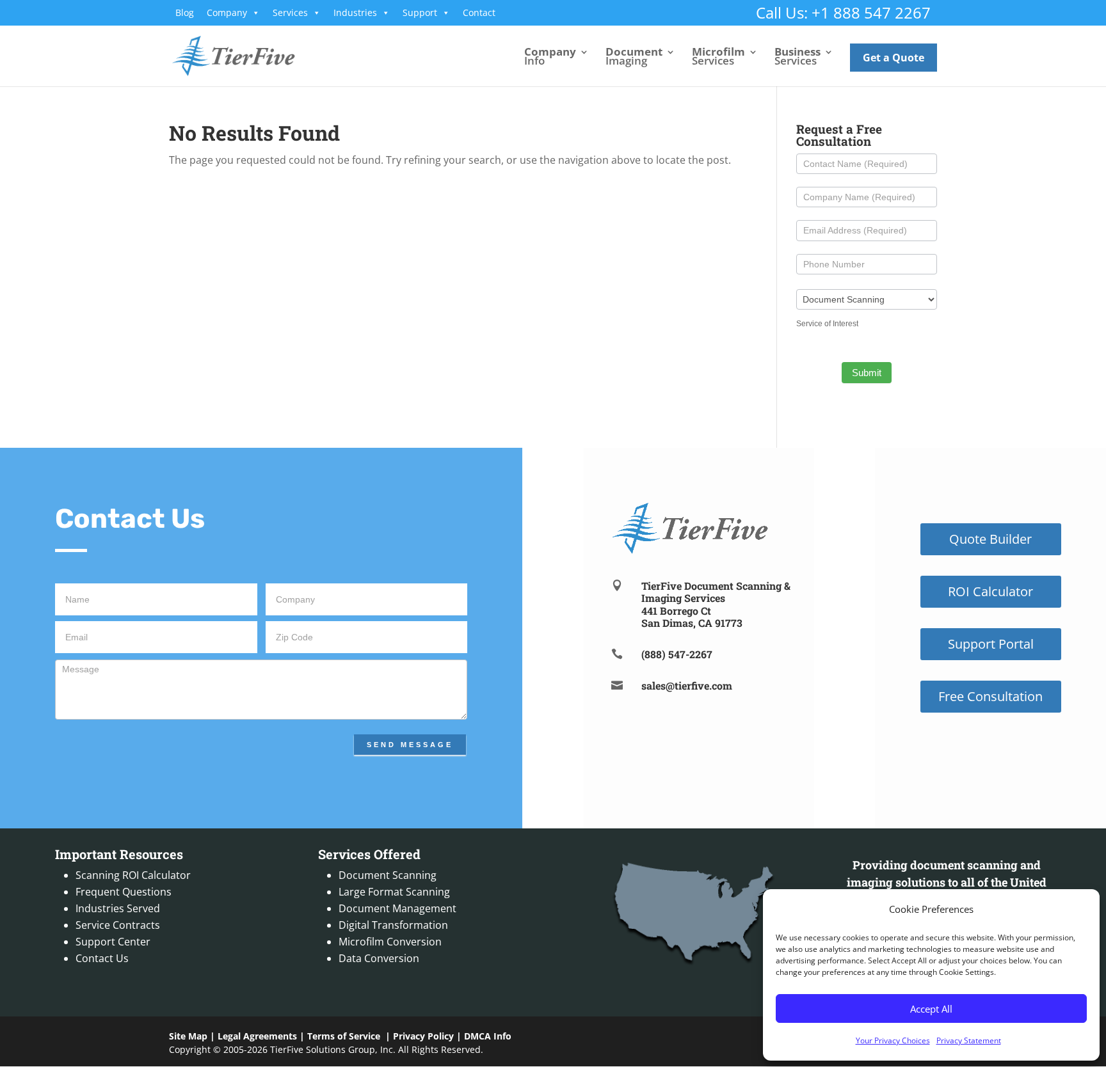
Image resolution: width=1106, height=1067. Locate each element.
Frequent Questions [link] (124, 892)
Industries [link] (355, 12)
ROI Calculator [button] (990, 591)
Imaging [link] (633, 57)
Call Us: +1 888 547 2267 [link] (843, 12)
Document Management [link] (397, 908)
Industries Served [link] (118, 908)
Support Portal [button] (991, 643)
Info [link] (550, 57)
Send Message (410, 744)
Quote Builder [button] (990, 539)
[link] (233, 55)
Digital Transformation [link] (393, 925)
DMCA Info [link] (487, 1036)
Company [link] (227, 12)
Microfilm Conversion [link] (390, 942)
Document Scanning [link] (388, 875)
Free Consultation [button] (990, 696)
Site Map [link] (188, 1036)
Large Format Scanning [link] (394, 892)
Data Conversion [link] (379, 958)
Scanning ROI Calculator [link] (133, 875)
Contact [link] (479, 12)
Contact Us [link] (102, 958)
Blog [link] (184, 12)
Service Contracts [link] (118, 925)
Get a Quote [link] (893, 58)
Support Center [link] (113, 942)
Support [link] (420, 12)
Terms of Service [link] (343, 1036)
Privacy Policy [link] (423, 1036)
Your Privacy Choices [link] (893, 1040)
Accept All (931, 1008)
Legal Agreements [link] (257, 1036)
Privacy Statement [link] (968, 1040)
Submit (866, 372)
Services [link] (290, 12)
